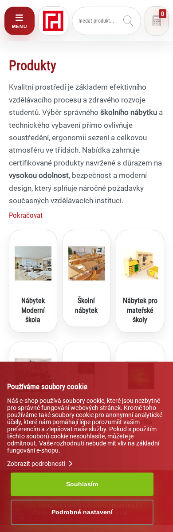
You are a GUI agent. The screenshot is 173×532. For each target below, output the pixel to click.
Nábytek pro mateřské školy (140, 310)
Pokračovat (26, 215)
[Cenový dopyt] (156, 21)
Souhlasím (82, 484)
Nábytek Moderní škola (33, 310)
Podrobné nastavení (82, 512)
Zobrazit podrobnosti (37, 463)
